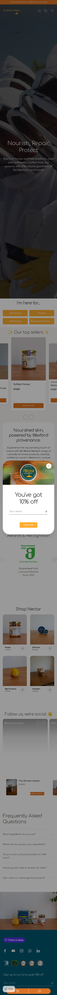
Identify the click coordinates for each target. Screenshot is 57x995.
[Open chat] (39, 991)
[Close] (48, 466)
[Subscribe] (44, 511)
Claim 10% (28, 525)
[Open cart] (17, 991)
